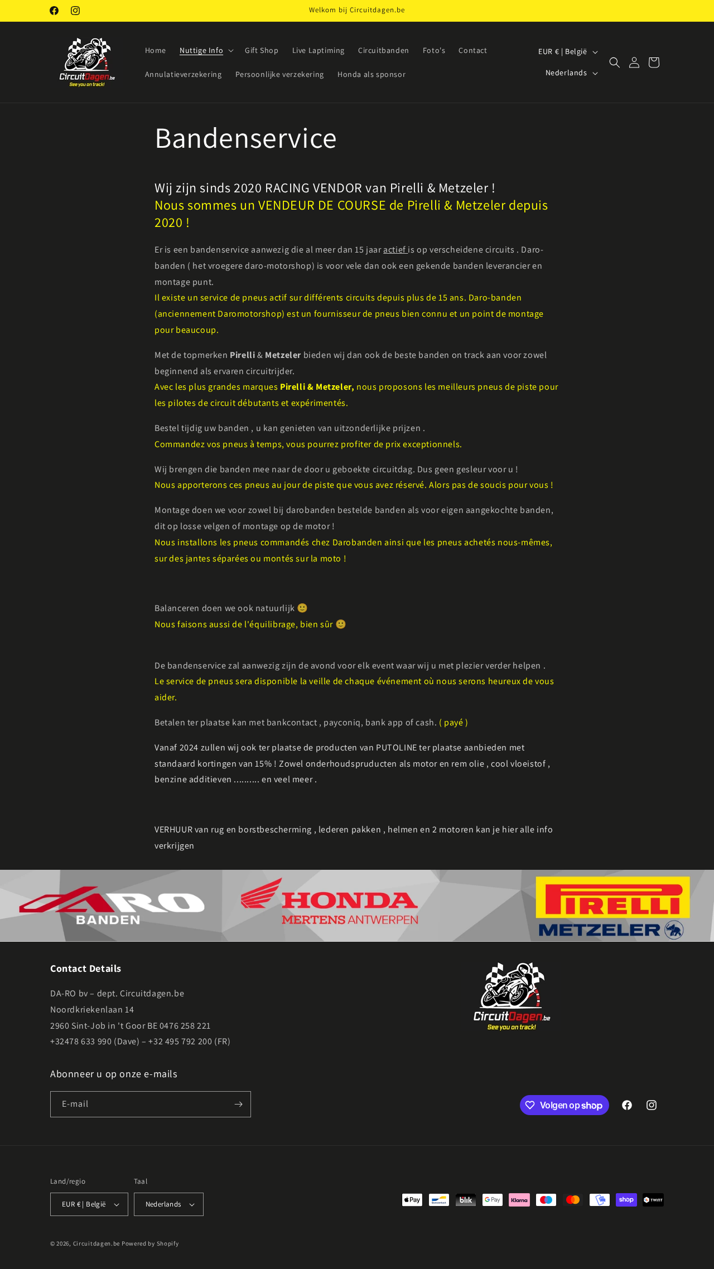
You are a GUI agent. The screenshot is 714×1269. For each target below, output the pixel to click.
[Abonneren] (238, 1104)
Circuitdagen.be (96, 1243)
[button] (205, 50)
